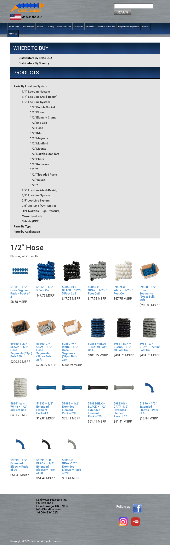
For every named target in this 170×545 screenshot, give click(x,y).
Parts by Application (26, 231)
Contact (145, 26)
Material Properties (106, 26)
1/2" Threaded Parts (43, 174)
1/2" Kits (35, 133)
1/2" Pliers (37, 159)
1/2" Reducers (39, 164)
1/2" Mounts (38, 148)
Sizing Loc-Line (64, 26)
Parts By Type (22, 226)
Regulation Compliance (128, 26)
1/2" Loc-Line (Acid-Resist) (39, 190)
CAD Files (78, 26)
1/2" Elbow (37, 112)
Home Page (14, 26)
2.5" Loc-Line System (36, 200)
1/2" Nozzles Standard (45, 153)
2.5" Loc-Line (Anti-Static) (39, 205)
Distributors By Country (34, 63)
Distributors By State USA (35, 58)
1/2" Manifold (39, 143)
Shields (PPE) (31, 221)
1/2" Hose (36, 128)
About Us (13, 33)
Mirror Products (32, 216)
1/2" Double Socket (42, 107)
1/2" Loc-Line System (36, 102)
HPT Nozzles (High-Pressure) (41, 211)
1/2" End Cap (38, 122)
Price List (90, 26)
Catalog (50, 26)
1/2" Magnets (39, 138)
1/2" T (34, 169)
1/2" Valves (37, 179)
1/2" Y (34, 185)
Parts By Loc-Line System (30, 86)
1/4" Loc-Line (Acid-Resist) (39, 96)
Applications (28, 26)
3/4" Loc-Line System (36, 195)
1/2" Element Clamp (43, 117)
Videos (40, 26)
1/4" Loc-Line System (36, 91)
